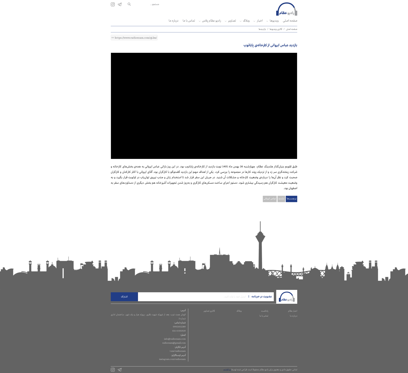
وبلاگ (246, 21)
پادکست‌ (264, 311)
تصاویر (232, 21)
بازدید (281, 198)
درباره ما (173, 21)
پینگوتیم (227, 369)
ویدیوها (274, 21)
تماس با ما (189, 21)
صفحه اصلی (290, 21)
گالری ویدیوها (276, 29)
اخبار (259, 21)
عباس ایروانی (270, 198)
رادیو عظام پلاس (211, 21)
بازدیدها (262, 29)
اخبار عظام (292, 311)
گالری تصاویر (209, 311)
